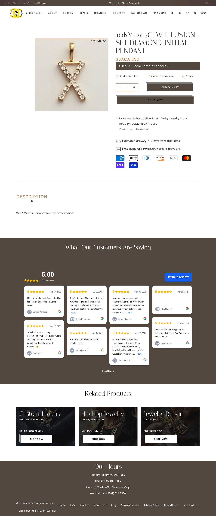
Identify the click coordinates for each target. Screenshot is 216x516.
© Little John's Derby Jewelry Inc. (36, 503)
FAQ (72, 505)
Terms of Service (130, 505)
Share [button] (189, 76)
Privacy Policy (151, 505)
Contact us (100, 505)
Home (62, 505)
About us (84, 505)
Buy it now (155, 100)
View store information (134, 129)
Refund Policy (171, 505)
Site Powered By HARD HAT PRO (37, 510)
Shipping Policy (191, 505)
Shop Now (36, 439)
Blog (113, 505)
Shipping (124, 66)
